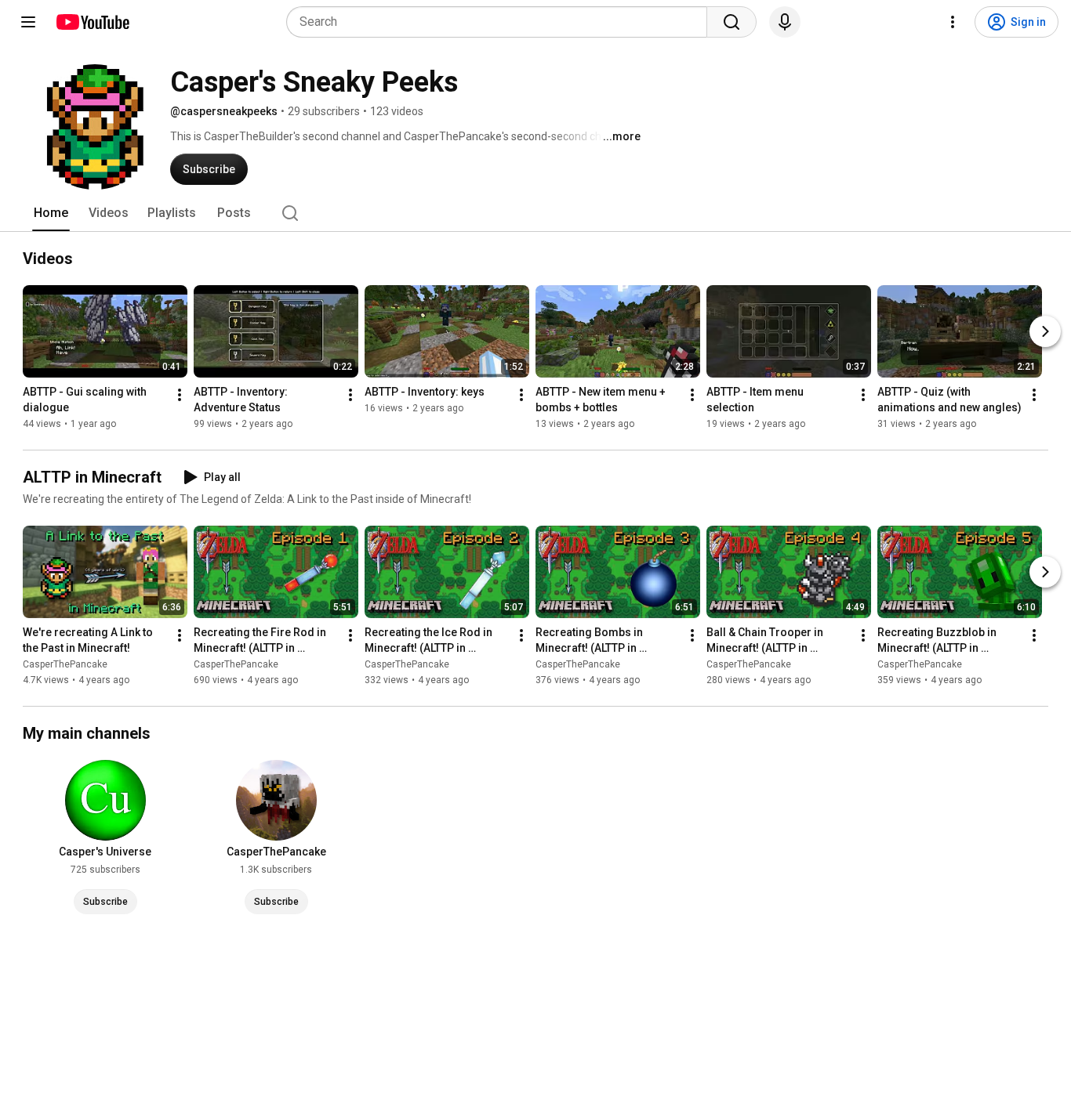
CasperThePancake (65, 664)
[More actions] (179, 395)
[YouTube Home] (92, 22)
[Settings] (952, 22)
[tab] (51, 213)
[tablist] (535, 213)
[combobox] (501, 22)
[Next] (1045, 331)
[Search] (731, 22)
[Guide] (28, 22)
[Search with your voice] (785, 22)
